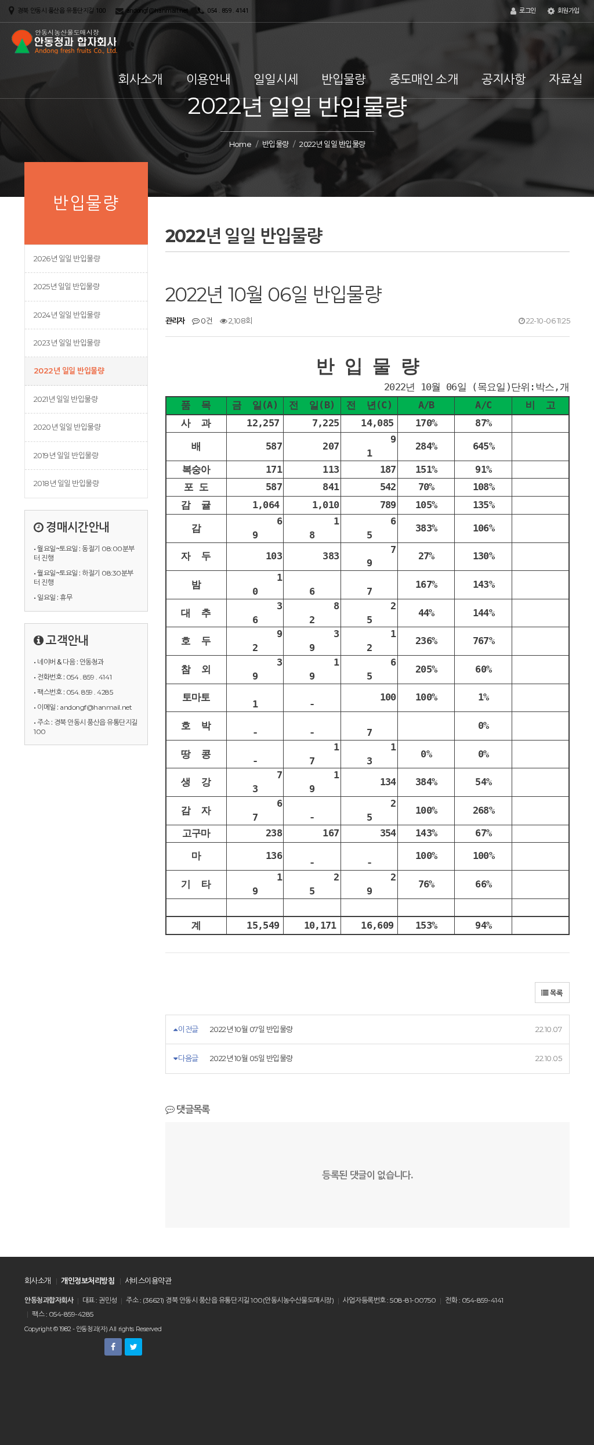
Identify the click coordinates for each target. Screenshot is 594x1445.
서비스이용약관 (148, 1280)
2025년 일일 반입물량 (66, 286)
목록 (555, 993)
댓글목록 (192, 1109)
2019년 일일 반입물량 (66, 455)
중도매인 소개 (423, 79)
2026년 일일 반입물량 (67, 258)
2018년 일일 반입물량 (66, 483)
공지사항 (503, 79)
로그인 (526, 11)
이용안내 (208, 79)
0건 (206, 320)
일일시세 (275, 79)
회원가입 (567, 11)
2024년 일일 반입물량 (67, 314)
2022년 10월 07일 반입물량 (251, 1029)
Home (240, 144)
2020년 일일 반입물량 (67, 427)
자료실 (565, 79)
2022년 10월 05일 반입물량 (251, 1058)
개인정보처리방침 (87, 1280)
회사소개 (140, 79)
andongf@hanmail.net (157, 11)
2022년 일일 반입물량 (69, 370)
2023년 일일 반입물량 (67, 342)
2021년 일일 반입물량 (65, 399)
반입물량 (343, 79)
